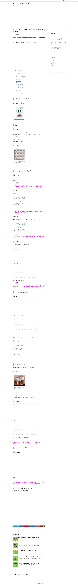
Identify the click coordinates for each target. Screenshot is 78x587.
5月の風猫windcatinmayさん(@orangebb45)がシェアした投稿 (23, 329)
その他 (52, 65)
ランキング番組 (53, 57)
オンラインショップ (30, 337)
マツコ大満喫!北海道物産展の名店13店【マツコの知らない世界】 (29, 563)
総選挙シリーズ (54, 60)
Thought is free (44, 584)
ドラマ (52, 54)
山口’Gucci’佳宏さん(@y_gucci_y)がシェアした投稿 (21, 277)
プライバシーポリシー (54, 68)
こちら (28, 437)
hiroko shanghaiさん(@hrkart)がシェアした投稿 (21, 434)
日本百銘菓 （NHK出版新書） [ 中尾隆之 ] (19, 119)
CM (51, 63)
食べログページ (16, 139)
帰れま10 (53, 62)
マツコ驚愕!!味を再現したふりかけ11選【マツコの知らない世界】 (29, 537)
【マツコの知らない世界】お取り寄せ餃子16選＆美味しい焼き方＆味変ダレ (30, 556)
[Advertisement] (29, 21)
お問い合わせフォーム (54, 69)
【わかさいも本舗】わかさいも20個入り (19, 229)
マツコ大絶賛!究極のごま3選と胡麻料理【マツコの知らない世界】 (29, 550)
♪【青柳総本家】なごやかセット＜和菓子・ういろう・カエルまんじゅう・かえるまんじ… (19, 353)
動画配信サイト (53, 66)
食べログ (15, 477)
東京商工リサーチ (20, 136)
